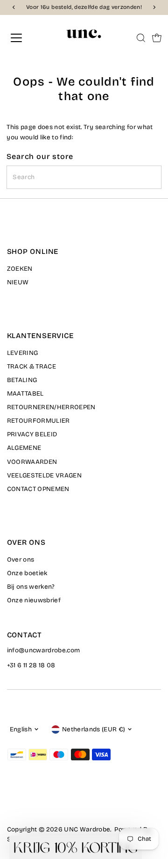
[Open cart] (156, 38)
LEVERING (22, 353)
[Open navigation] (22, 38)
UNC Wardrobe (87, 829)
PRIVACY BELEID (32, 434)
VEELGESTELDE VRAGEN (44, 475)
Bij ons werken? (31, 587)
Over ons (21, 559)
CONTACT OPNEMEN (38, 489)
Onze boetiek (27, 573)
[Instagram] (22, 803)
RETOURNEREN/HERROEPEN (51, 407)
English (21, 729)
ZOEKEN (20, 269)
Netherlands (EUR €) (93, 729)
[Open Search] (141, 38)
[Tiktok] (45, 803)
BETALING (22, 380)
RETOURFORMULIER (38, 421)
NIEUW (18, 282)
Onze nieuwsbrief (34, 600)
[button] (75, 847)
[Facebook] (11, 803)
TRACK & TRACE (31, 366)
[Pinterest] (34, 803)
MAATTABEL (25, 393)
